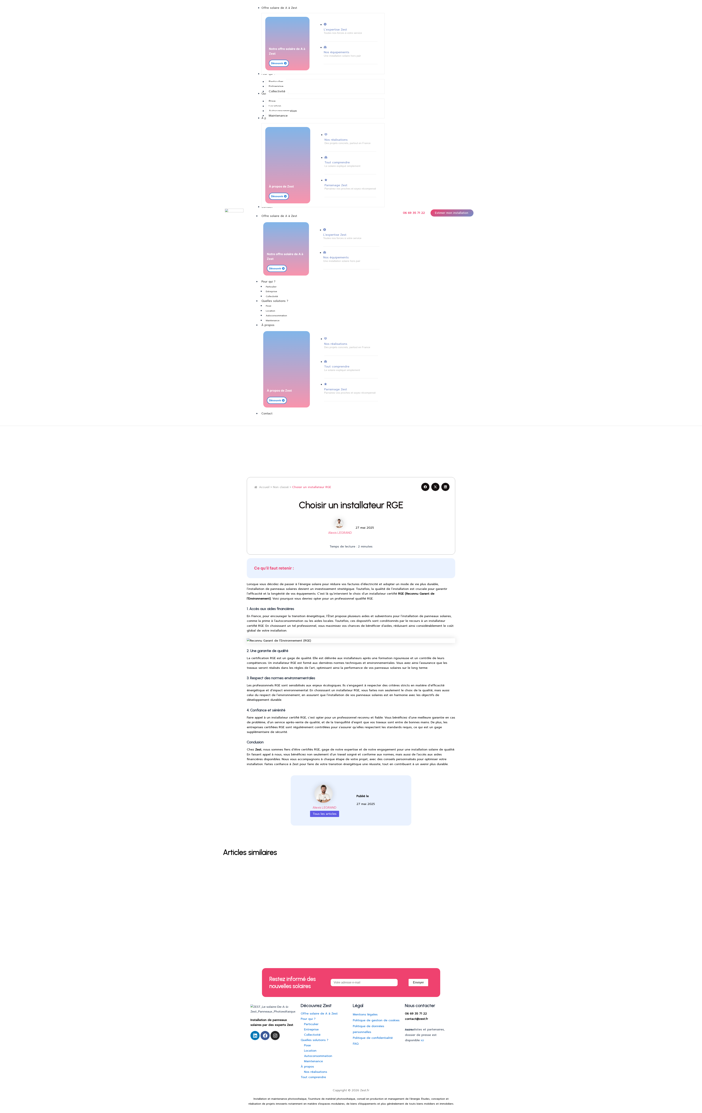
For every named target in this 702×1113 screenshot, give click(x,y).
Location (270, 310)
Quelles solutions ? (274, 301)
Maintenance (273, 320)
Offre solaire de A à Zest (279, 216)
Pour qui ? (268, 282)
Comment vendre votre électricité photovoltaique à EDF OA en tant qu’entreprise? (308, 897)
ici (422, 1040)
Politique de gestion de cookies (376, 1020)
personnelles (362, 1032)
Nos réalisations (336, 140)
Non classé (235, 863)
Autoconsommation (276, 315)
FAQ (355, 1044)
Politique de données (368, 1026)
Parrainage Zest (335, 185)
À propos (267, 325)
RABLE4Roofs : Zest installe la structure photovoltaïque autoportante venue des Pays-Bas (316, 869)
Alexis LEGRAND (340, 533)
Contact (266, 414)
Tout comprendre (337, 162)
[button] (425, 487)
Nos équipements (336, 52)
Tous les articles (324, 814)
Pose (268, 306)
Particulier (271, 286)
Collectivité (272, 296)
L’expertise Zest (335, 29)
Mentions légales (365, 1014)
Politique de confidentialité (373, 1038)
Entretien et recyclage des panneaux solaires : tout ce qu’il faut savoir (295, 926)
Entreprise (271, 291)
